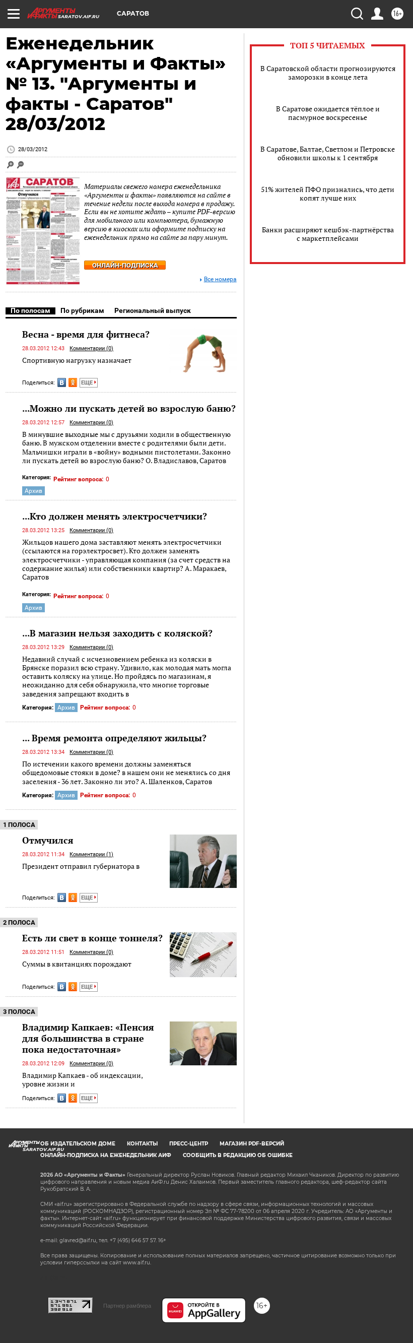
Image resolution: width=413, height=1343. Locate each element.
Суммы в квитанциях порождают (76, 964)
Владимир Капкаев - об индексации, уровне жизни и (82, 1080)
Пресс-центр (188, 1143)
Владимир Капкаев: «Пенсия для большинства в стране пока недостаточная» (88, 1038)
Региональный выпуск (152, 310)
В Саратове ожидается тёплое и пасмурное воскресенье (328, 112)
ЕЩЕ (87, 382)
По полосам (30, 310)
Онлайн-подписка (125, 265)
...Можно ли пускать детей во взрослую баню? (129, 408)
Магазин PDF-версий (252, 1143)
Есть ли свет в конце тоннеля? (92, 938)
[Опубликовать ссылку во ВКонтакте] (61, 382)
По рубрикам (82, 310)
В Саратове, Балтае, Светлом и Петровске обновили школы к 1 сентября (327, 153)
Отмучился (48, 840)
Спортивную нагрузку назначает (76, 360)
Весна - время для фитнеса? (86, 334)
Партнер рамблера (127, 1306)
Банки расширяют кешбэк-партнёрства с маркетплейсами (328, 233)
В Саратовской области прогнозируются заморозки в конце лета (327, 72)
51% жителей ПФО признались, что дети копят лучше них (327, 193)
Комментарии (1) (91, 854)
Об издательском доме (77, 1143)
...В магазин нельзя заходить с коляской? (117, 633)
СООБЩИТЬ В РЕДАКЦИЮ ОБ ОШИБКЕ (238, 1155)
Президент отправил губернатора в (81, 866)
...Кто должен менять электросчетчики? (114, 516)
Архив (33, 490)
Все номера (220, 279)
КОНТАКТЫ (142, 1143)
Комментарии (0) (91, 348)
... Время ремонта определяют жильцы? (114, 738)
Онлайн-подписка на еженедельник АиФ (105, 1155)
